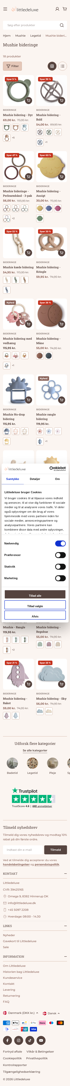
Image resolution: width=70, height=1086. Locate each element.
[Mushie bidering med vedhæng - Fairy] (15, 355)
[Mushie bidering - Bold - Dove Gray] (40, 132)
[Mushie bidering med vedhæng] (18, 314)
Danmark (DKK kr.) (21, 1013)
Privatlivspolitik (37, 1058)
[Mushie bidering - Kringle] (51, 242)
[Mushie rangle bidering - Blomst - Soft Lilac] (58, 431)
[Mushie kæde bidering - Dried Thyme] (15, 280)
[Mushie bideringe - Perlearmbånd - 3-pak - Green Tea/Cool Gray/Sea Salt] (24, 208)
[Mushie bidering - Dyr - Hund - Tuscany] (6, 138)
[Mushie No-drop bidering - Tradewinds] (6, 431)
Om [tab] (57, 479)
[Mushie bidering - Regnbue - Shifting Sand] (58, 644)
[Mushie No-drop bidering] (18, 389)
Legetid (35, 35)
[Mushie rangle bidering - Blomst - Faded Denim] (49, 431)
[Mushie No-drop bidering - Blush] (15, 431)
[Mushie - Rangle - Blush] (6, 639)
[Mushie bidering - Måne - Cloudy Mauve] (40, 355)
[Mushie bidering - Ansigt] (51, 166)
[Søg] (62, 25)
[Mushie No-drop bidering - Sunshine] (6, 441)
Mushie (20, 35)
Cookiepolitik (12, 1058)
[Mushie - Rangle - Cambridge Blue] (15, 639)
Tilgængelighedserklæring (21, 1071)
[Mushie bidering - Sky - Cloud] (40, 711)
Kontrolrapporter (15, 1065)
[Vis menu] (5, 9)
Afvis (35, 616)
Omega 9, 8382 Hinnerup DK (28, 896)
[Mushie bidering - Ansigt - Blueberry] (49, 208)
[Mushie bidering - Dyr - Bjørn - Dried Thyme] (6, 127)
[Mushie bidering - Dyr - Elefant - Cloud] (24, 127)
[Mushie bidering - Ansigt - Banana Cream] (40, 208)
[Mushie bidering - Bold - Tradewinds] (40, 142)
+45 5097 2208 (18, 910)
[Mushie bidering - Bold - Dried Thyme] (49, 132)
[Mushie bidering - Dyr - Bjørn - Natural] (15, 127)
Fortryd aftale (12, 1051)
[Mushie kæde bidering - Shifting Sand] (6, 280)
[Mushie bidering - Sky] (51, 674)
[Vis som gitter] (52, 66)
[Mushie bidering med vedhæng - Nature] (24, 355)
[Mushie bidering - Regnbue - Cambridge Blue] (40, 644)
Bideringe (9, 110)
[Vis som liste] (62, 66)
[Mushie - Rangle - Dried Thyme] (24, 639)
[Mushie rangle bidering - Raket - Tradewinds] (40, 441)
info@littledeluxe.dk (22, 903)
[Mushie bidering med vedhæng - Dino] (6, 355)
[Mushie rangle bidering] (51, 389)
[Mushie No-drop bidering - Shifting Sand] (24, 431)
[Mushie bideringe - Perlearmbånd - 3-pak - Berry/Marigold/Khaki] (6, 208)
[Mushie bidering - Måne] (51, 314)
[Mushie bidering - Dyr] (18, 90)
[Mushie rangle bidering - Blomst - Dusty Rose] (40, 431)
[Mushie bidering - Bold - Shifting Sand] (58, 132)
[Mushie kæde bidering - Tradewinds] (6, 290)
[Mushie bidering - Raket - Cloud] (15, 715)
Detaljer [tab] (35, 479)
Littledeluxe (22, 1079)
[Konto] (57, 9)
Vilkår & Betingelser (40, 1051)
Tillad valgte (35, 606)
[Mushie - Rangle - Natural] (6, 650)
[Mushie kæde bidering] (18, 242)
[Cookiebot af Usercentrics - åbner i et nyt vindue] (50, 468)
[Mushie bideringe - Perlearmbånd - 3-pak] (18, 166)
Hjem (7, 35)
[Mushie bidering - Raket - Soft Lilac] (6, 715)
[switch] (60, 555)
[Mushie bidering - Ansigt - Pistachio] (40, 218)
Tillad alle (35, 595)
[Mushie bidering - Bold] (51, 90)
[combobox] (35, 25)
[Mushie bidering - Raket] (18, 674)
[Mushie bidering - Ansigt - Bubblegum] (58, 208)
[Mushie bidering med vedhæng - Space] (6, 365)
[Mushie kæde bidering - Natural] (24, 280)
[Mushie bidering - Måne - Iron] (49, 355)
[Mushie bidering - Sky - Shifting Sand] (49, 711)
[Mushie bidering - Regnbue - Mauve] (49, 644)
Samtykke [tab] (12, 479)
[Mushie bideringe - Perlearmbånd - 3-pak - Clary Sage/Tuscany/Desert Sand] (15, 208)
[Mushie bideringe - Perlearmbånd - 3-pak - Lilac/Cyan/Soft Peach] (6, 218)
